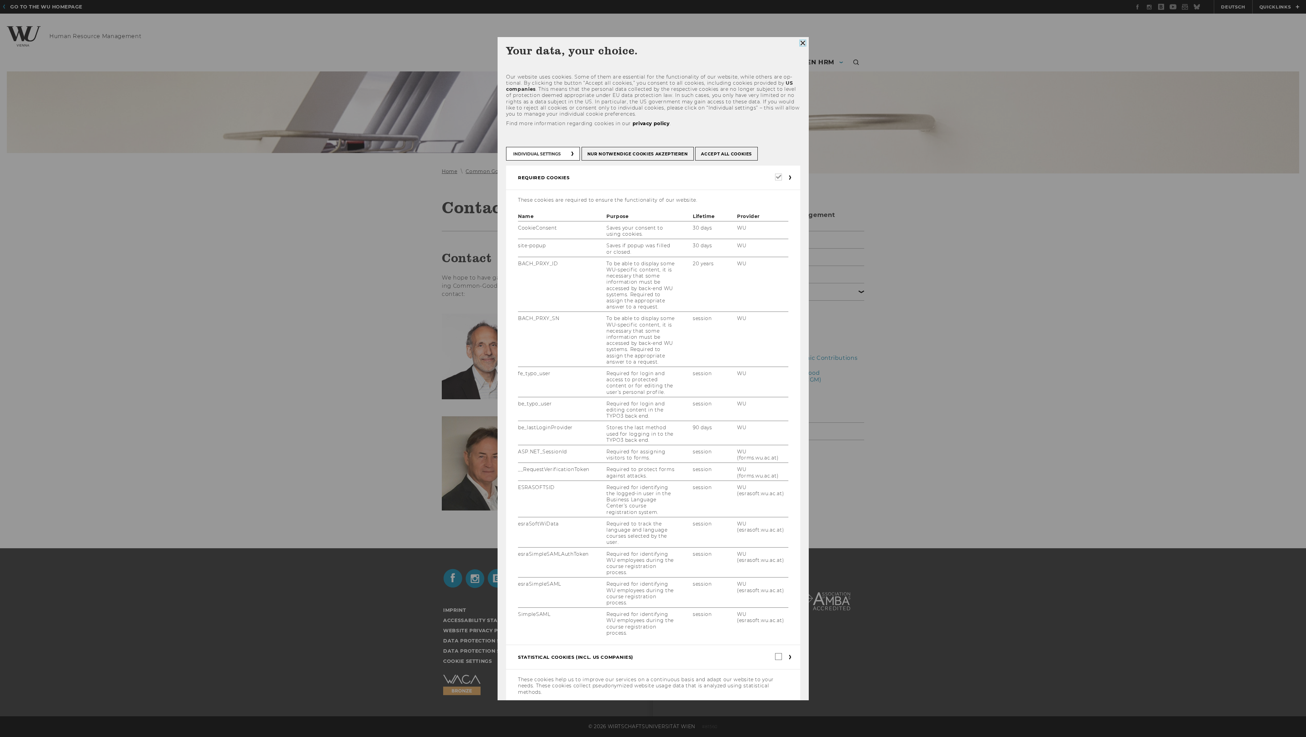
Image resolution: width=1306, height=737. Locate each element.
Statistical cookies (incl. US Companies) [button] (575, 657)
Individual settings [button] (537, 153)
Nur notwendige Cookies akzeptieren (637, 153)
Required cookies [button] (543, 177)
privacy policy (650, 123)
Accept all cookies (726, 153)
